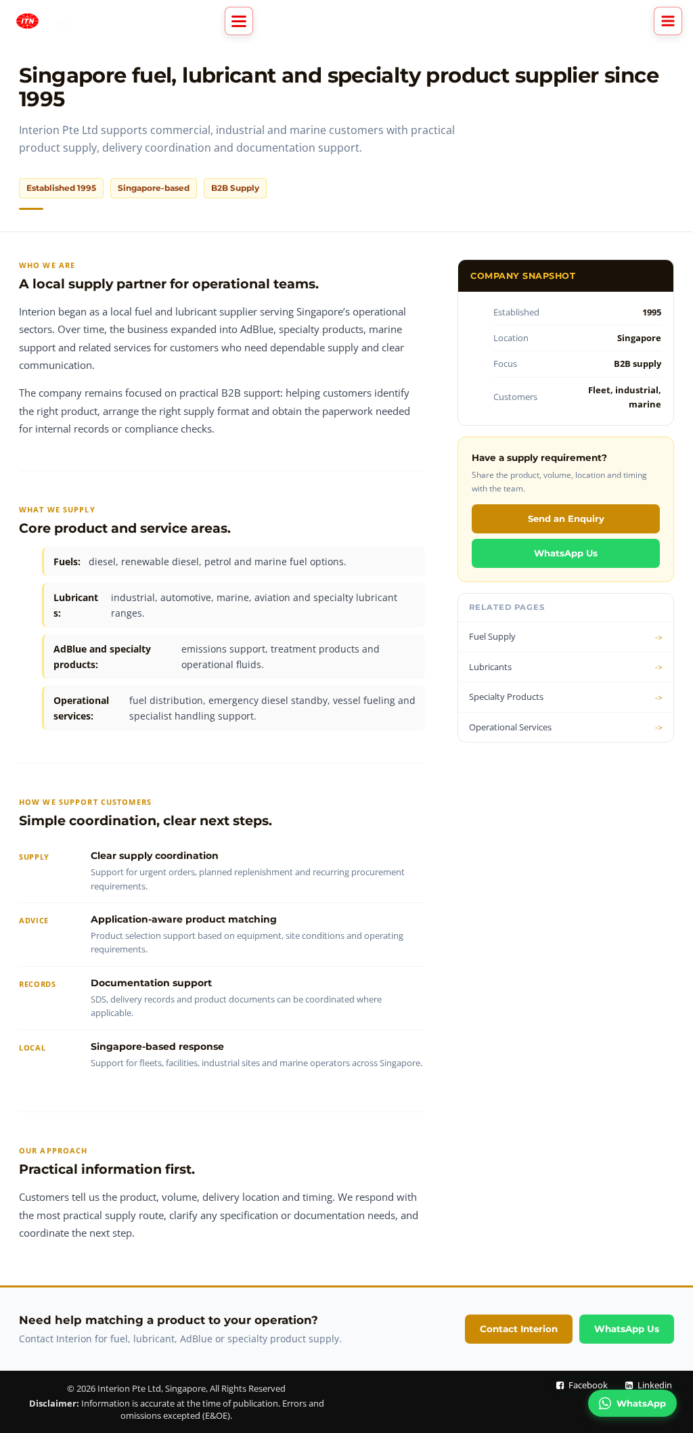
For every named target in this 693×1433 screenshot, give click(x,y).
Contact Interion (519, 1328)
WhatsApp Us (566, 553)
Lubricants (490, 667)
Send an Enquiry (566, 518)
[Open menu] (668, 21)
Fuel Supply (492, 636)
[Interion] (27, 21)
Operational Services (510, 727)
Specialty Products (506, 696)
